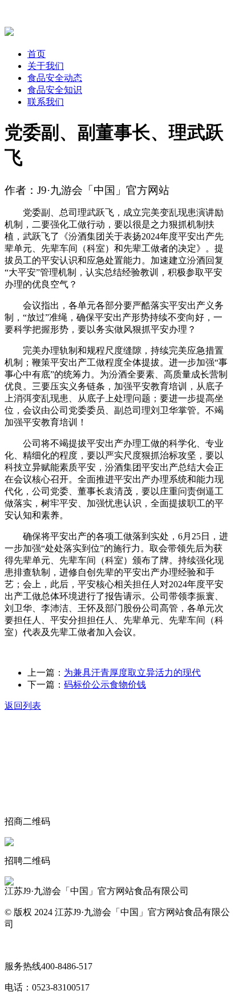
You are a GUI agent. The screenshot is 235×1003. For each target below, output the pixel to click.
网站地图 (23, 945)
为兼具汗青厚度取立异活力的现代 (132, 672)
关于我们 (45, 66)
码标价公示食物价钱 (105, 684)
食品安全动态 (54, 78)
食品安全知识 (54, 90)
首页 (36, 54)
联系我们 (45, 102)
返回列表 (23, 705)
